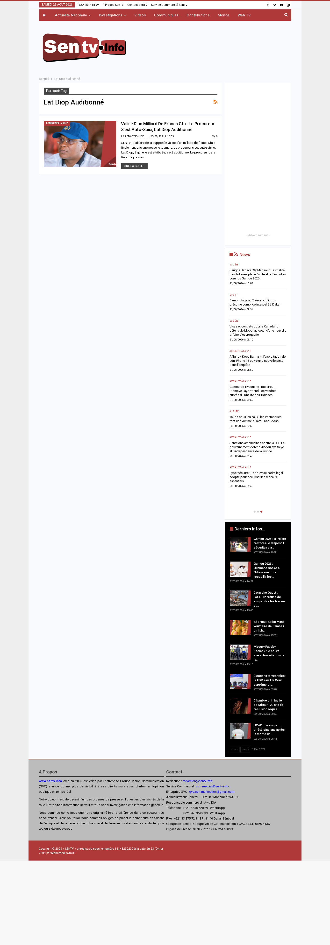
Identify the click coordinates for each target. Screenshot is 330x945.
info (226, 786)
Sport (233, 295)
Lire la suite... (134, 166)
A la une (234, 411)
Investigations (110, 15)
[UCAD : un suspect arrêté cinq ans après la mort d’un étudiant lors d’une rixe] (240, 731)
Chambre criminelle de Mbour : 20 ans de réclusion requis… (269, 705)
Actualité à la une (57, 123)
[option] (258, 377)
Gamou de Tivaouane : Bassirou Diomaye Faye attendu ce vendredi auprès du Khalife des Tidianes (253, 391)
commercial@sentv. (209, 786)
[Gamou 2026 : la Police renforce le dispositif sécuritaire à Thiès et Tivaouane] (240, 544)
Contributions (198, 15)
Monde (223, 15)
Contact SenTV (137, 5)
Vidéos (140, 15)
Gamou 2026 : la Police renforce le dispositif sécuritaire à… (270, 543)
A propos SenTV (113, 5)
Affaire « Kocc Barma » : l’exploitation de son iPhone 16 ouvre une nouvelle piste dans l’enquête (258, 361)
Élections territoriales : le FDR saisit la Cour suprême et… (270, 680)
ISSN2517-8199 (89, 5)
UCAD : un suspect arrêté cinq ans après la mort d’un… (269, 729)
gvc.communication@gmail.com (211, 791)
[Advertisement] (213, 47)
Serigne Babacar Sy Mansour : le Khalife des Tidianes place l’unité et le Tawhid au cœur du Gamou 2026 (258, 274)
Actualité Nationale (71, 15)
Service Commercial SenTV (169, 5)
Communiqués (166, 15)
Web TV (244, 15)
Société (234, 265)
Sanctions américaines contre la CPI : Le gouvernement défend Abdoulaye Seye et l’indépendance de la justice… (257, 447)
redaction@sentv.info (197, 781)
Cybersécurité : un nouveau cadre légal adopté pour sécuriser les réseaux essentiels (256, 477)
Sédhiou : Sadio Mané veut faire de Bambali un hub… (269, 626)
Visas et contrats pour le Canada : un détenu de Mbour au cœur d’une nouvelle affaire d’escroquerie (258, 330)
